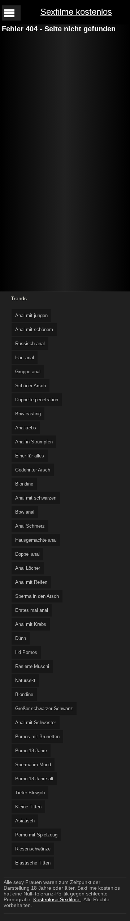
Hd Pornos (26, 652)
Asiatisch (25, 820)
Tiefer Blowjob (30, 792)
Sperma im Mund (33, 764)
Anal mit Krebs (30, 624)
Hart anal (24, 357)
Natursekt (25, 680)
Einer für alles (29, 456)
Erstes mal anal (31, 610)
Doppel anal (27, 554)
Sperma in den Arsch (37, 596)
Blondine (24, 484)
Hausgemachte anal (36, 540)
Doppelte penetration (36, 399)
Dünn (20, 638)
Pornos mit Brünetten (37, 736)
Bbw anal (24, 512)
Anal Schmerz (30, 526)
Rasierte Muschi (32, 666)
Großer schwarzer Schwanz (44, 708)
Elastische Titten (33, 863)
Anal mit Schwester (35, 722)
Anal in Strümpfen (34, 441)
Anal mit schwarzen (35, 498)
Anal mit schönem (34, 329)
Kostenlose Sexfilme (57, 899)
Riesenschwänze (33, 849)
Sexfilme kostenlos (76, 12)
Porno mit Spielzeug (36, 835)
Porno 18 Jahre (31, 750)
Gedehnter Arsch (32, 470)
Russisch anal (30, 343)
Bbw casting (28, 413)
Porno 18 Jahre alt (34, 778)
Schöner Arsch (30, 385)
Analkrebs (25, 427)
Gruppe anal (27, 371)
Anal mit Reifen (31, 582)
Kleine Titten (28, 806)
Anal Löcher (27, 568)
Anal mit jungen (31, 315)
